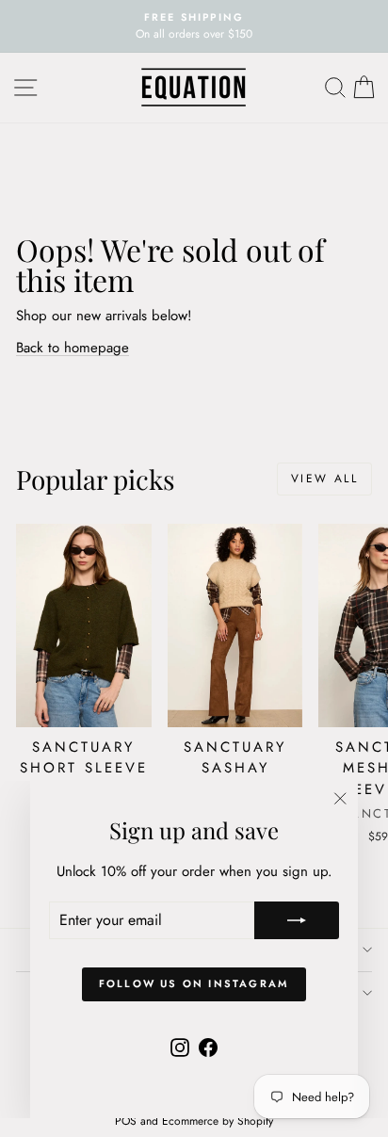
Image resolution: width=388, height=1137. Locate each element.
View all (324, 478)
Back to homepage (72, 347)
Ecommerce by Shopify (217, 1121)
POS (126, 1121)
